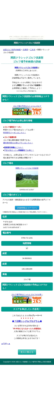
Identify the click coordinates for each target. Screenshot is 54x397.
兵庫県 (25, 50)
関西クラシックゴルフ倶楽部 (26, 68)
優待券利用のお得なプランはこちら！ (18, 143)
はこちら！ (13, 147)
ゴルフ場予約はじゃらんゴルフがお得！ (27, 294)
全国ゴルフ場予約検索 (12, 50)
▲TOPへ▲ (5, 344)
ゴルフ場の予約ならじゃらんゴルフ (27, 106)
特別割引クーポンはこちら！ (14, 133)
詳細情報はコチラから (27, 208)
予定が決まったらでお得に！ (19, 150)
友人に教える (27, 352)
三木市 (32, 50)
